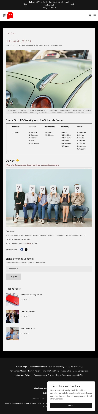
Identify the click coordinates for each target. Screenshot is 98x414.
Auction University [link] (56, 366)
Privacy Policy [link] (34, 371)
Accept (71, 405)
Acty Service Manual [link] (18, 371)
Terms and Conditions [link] (51, 371)
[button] (94, 15)
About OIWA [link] (78, 375)
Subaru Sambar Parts (33, 403)
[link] (8, 15)
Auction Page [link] (21, 366)
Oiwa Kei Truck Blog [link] (74, 366)
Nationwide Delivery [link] (23, 375)
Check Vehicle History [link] (38, 366)
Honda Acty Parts (18, 403)
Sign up (13, 277)
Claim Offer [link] (66, 371)
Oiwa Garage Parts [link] (80, 371)
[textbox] (49, 269)
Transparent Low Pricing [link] (44, 375)
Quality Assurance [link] (63, 375)
